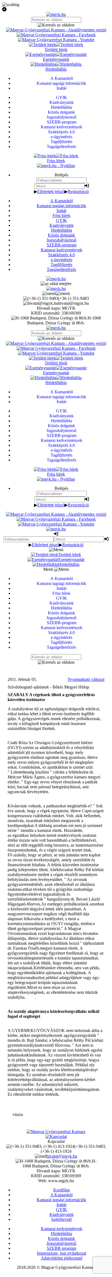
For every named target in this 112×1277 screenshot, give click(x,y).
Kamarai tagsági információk (61, 205)
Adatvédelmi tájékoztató (61, 1258)
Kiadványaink (61, 225)
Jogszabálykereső (61, 240)
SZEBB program (61, 1248)
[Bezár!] (56, 9)
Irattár (62, 210)
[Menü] (56, 293)
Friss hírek (61, 215)
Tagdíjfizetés (61, 264)
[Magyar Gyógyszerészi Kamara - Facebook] (56, 34)
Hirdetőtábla (61, 230)
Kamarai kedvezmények (61, 249)
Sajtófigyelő (61, 1219)
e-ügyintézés (61, 259)
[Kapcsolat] (56, 1136)
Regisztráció (78, 191)
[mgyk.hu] (56, 14)
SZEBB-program (61, 245)
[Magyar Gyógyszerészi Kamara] (56, 1131)
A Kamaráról (61, 200)
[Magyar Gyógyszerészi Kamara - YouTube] (56, 39)
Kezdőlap (61, 1190)
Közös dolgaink (61, 235)
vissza (18, 1114)
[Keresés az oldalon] (56, 25)
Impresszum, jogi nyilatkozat (61, 1253)
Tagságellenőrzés (61, 269)
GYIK (61, 220)
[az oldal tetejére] (56, 283)
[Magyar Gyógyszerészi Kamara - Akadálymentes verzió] (56, 30)
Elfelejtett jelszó (50, 191)
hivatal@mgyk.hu (61, 1156)
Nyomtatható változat (86, 679)
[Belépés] (87, 185)
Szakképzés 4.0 (61, 254)
